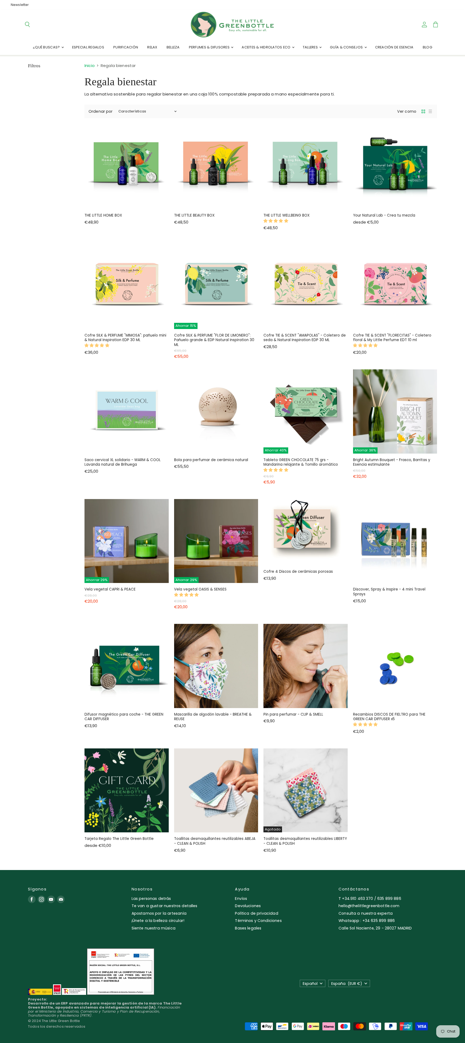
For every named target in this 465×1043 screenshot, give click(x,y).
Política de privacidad (256, 913)
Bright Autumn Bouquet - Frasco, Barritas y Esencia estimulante (391, 462)
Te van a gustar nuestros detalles (165, 905)
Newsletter (20, 5)
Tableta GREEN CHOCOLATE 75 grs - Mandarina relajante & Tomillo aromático (300, 462)
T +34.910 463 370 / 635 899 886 (370, 898)
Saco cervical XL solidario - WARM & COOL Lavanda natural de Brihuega (122, 462)
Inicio (89, 65)
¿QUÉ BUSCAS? (47, 47)
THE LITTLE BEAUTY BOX (194, 215)
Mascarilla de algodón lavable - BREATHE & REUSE (213, 717)
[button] (276, 221)
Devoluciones (248, 905)
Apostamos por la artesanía (159, 913)
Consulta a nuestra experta (366, 913)
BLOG (427, 47)
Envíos (241, 898)
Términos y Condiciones (258, 920)
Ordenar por (101, 111)
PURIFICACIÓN (125, 47)
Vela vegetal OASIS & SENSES (200, 589)
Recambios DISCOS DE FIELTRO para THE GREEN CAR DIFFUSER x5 (389, 717)
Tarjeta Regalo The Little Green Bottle (119, 838)
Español (310, 983)
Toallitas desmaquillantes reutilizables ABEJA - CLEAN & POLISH (214, 841)
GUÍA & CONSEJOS (347, 47)
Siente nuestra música (153, 928)
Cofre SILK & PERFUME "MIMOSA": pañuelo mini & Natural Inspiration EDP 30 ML (125, 338)
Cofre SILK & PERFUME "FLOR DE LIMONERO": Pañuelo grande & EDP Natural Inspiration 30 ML (214, 340)
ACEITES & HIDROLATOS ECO (266, 47)
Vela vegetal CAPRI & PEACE (110, 589)
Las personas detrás (151, 898)
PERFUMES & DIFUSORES (209, 47)
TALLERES (311, 47)
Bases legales (248, 928)
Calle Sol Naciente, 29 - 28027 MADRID (375, 928)
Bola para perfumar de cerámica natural (211, 459)
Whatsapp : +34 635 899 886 (367, 920)
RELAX (152, 47)
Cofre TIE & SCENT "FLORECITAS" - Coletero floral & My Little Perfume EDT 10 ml (392, 338)
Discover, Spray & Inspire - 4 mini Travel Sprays (389, 592)
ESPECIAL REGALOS (88, 47)
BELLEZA (173, 47)
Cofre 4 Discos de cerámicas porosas (298, 571)
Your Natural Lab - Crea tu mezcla (384, 215)
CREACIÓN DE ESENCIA (394, 47)
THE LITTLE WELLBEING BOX (286, 215)
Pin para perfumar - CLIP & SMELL (293, 714)
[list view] (430, 111)
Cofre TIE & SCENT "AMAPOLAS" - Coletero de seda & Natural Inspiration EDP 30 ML (304, 338)
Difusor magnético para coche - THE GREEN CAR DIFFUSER (123, 717)
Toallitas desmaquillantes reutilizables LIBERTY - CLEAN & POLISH (305, 841)
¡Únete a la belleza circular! (158, 920)
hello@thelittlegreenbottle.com (369, 905)
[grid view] (423, 111)
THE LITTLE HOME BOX (103, 215)
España (346, 983)
